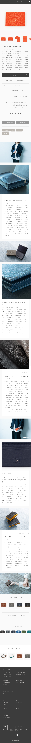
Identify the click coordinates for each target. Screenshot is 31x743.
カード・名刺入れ (6, 715)
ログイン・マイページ (20, 680)
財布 (3, 700)
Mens (13, 130)
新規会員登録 (5, 680)
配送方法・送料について (20, 672)
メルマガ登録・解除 (6, 682)
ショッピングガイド (10, 80)
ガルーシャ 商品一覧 (6, 717)
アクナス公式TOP (9, 615)
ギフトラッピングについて (8, 676)
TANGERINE (6, 130)
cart (29, 1)
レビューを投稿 (22, 122)
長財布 (17, 700)
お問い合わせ (5, 684)
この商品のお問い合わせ (21, 80)
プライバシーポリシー (20, 691)
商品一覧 (5, 133)
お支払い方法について (7, 674)
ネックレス (5, 710)
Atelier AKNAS (15, 1)
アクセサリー (5, 708)
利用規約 (4, 693)
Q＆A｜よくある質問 (20, 682)
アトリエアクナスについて (7, 689)
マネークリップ (19, 702)
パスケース (18, 715)
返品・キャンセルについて (21, 674)
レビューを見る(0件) (9, 122)
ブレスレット (18, 708)
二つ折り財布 (5, 702)
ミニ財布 (4, 704)
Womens (19, 130)
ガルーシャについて (19, 689)
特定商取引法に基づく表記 (8, 691)
